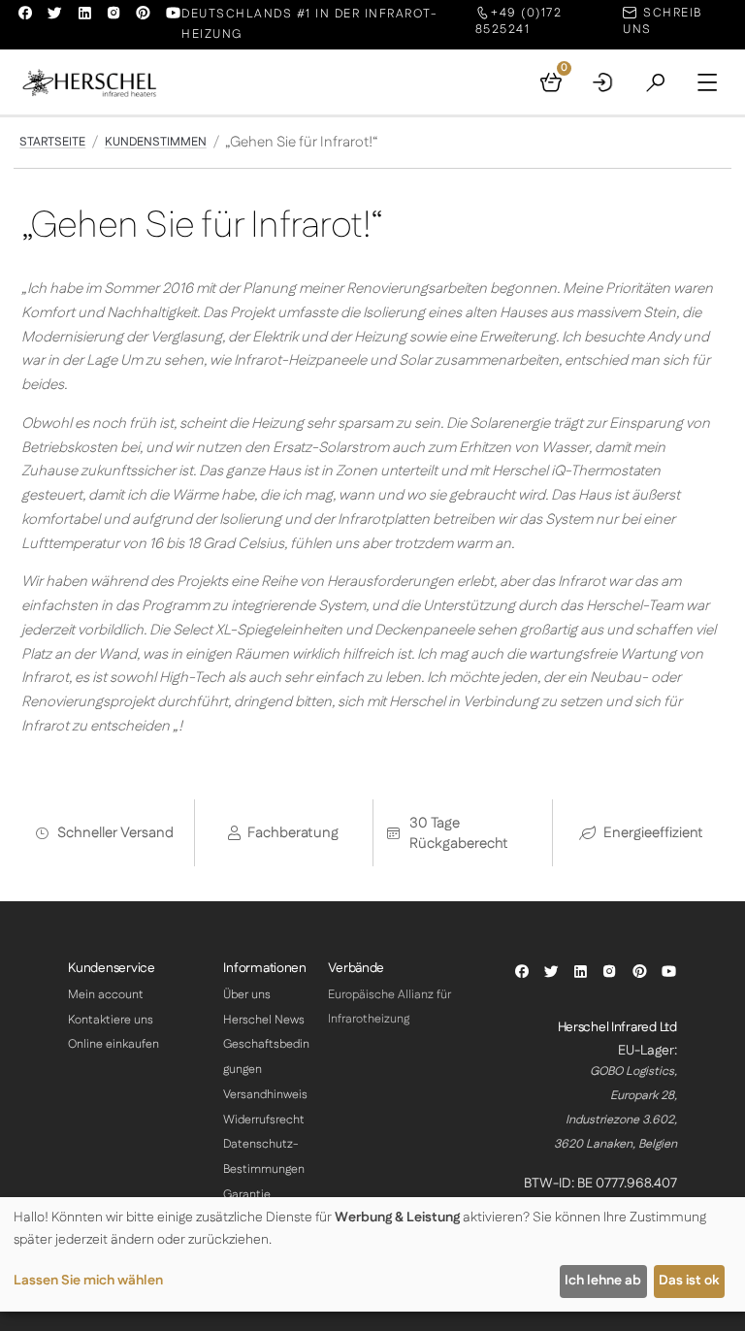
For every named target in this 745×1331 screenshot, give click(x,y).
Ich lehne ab (603, 1280)
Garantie (247, 1194)
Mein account (106, 995)
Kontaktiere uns (110, 1020)
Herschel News (264, 1020)
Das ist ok (689, 1280)
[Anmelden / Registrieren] (603, 82)
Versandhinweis (265, 1095)
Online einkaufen (113, 1044)
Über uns (247, 995)
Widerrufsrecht (264, 1120)
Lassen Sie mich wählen (88, 1280)
